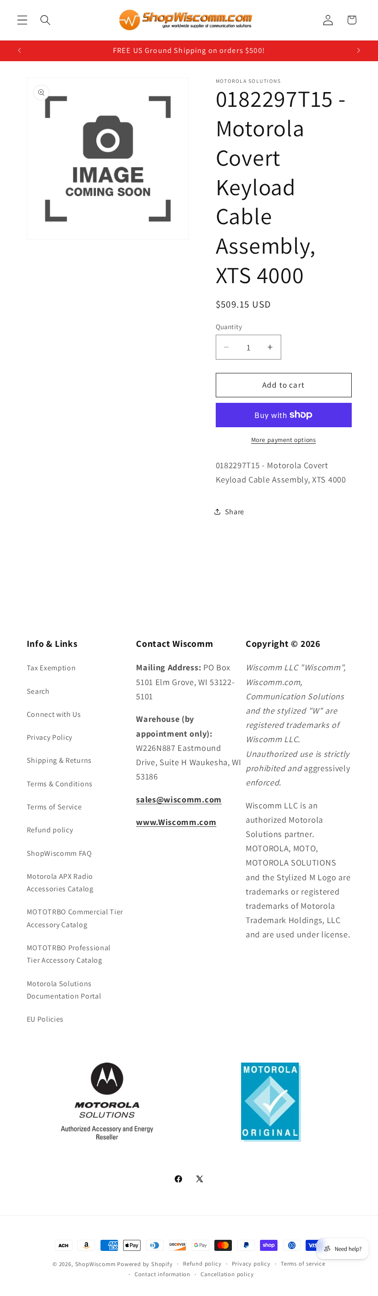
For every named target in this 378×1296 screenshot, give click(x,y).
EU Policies (45, 1019)
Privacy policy (251, 1263)
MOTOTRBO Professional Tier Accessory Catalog (69, 954)
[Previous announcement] (19, 51)
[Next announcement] (358, 51)
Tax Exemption (51, 668)
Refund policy (50, 830)
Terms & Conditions (60, 784)
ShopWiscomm (95, 1264)
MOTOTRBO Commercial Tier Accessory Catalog (75, 918)
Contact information (162, 1274)
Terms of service (303, 1263)
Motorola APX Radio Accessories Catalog (60, 883)
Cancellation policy (227, 1274)
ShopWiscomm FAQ (59, 853)
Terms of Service (54, 807)
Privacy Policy (50, 737)
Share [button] (234, 512)
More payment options (283, 440)
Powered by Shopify (145, 1264)
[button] (22, 20)
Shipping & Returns (59, 760)
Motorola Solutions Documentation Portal (64, 990)
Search (38, 691)
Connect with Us (54, 714)
